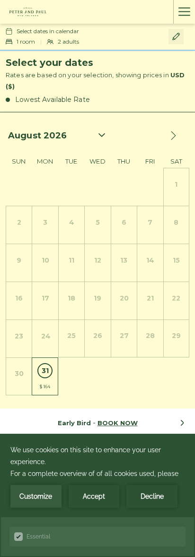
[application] (97, 495)
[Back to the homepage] (28, 12)
